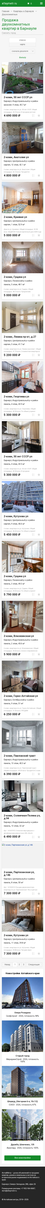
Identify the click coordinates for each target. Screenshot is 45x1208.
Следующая (34, 964)
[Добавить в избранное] (39, 115)
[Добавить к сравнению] (33, 115)
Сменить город (9, 33)
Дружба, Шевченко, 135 (22, 1144)
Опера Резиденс (22, 1012)
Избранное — (31, 4)
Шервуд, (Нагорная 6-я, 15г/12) (22, 1101)
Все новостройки (22, 1158)
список (22, 40)
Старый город (23, 1056)
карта (22, 44)
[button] (22, 51)
